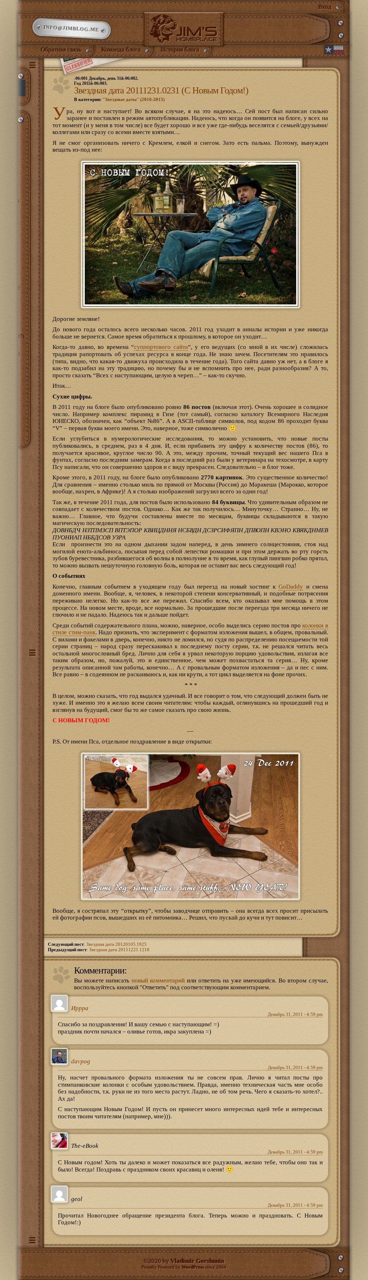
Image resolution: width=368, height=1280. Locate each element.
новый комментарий (158, 980)
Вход (325, 7)
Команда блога (121, 49)
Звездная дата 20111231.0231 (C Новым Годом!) (161, 90)
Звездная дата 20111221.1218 (119, 949)
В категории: (119, 99)
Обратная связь (61, 49)
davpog (80, 1061)
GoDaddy (291, 586)
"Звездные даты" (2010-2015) (133, 99)
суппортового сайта (161, 347)
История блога (180, 49)
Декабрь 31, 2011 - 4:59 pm (295, 1014)
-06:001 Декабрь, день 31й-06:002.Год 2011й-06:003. (106, 81)
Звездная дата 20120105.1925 (116, 944)
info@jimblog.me (71, 29)
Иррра (79, 1008)
